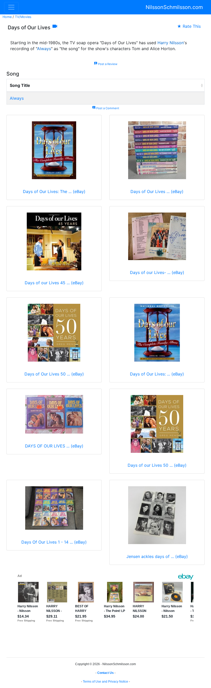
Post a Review (105, 64)
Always (44, 48)
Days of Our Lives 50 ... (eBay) (54, 374)
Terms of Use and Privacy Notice (105, 681)
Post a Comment (105, 108)
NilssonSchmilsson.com (174, 7)
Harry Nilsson (170, 42)
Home (7, 17)
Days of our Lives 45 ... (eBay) (54, 282)
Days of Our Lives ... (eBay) (156, 191)
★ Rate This (189, 26)
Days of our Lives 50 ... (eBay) (157, 465)
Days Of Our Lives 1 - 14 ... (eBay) (54, 542)
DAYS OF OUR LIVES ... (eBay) (54, 445)
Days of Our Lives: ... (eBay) (157, 374)
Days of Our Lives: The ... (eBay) (54, 191)
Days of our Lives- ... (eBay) (157, 272)
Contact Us (105, 673)
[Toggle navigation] (11, 7)
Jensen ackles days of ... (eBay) (157, 556)
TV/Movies (23, 17)
